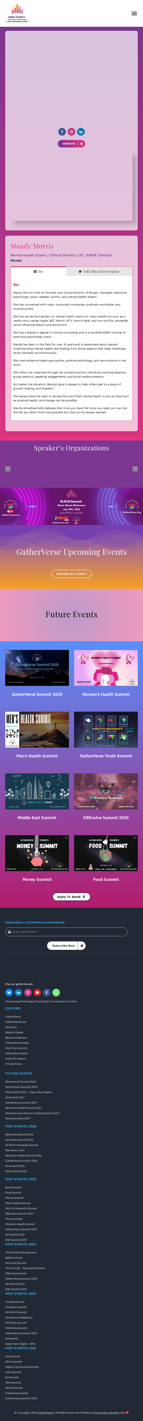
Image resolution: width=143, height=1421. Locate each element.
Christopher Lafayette (105, 1412)
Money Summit (37, 879)
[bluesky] (9, 992)
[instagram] (71, 132)
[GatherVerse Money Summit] (37, 836)
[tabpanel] (71, 348)
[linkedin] (81, 132)
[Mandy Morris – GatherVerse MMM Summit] (71, 153)
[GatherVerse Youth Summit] (106, 713)
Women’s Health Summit (106, 694)
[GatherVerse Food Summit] (106, 836)
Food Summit (106, 879)
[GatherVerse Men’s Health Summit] (37, 713)
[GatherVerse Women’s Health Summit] (106, 651)
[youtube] (37, 992)
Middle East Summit (37, 817)
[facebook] (62, 132)
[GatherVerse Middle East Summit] (37, 774)
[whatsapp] (56, 992)
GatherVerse (45, 1412)
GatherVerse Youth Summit (106, 756)
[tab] (38, 271)
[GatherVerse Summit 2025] (37, 651)
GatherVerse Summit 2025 (37, 694)
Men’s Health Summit (37, 756)
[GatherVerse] (18, 961)
